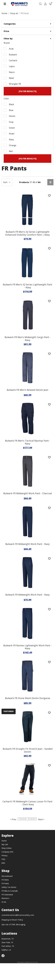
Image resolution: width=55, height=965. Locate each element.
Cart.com (35, 962)
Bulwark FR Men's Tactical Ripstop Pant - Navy (27, 442)
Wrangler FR (14, 83)
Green (11, 127)
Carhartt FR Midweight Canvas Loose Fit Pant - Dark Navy (27, 803)
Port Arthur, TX (8, 946)
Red (10, 151)
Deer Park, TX (7, 942)
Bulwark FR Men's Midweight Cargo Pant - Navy (28, 339)
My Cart (5, 844)
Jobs (3, 863)
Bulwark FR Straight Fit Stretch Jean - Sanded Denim (27, 750)
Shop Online (7, 848)
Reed (11, 78)
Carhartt (12, 60)
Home (4, 841)
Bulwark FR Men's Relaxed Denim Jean (27, 389)
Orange (12, 145)
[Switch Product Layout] (50, 182)
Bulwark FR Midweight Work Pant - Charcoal (27, 493)
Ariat (11, 48)
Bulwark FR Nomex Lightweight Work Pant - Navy (27, 647)
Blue (10, 110)
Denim (11, 116)
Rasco (11, 72)
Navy (11, 139)
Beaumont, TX (8, 939)
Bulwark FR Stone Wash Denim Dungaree (27, 698)
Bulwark (12, 54)
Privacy (4, 855)
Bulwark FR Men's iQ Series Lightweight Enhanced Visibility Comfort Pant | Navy (27, 233)
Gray (10, 122)
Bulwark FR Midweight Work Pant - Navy (27, 544)
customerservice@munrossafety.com (18, 915)
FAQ (3, 859)
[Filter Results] (27, 91)
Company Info (7, 852)
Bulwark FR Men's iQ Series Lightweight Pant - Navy (27, 286)
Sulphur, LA (6, 950)
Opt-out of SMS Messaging (13, 924)
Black (11, 104)
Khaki (11, 133)
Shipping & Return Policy (12, 920)
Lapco (11, 66)
